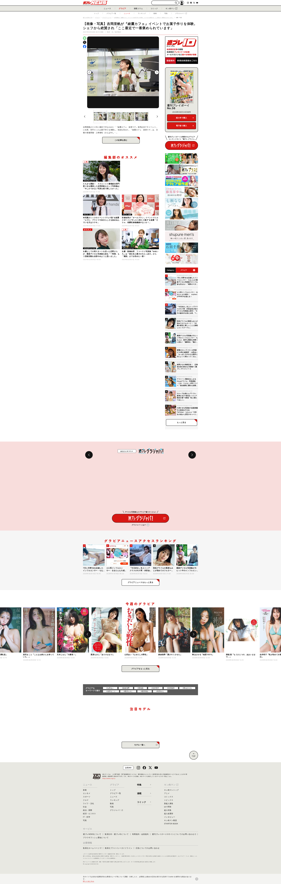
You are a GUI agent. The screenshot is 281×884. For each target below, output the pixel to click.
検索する (176, 3)
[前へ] (89, 72)
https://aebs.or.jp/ (108, 778)
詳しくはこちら (88, 881)
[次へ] (157, 72)
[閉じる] (196, 879)
